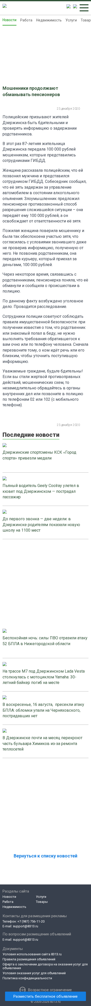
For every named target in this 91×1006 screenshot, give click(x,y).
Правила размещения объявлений (29, 959)
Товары (42, 902)
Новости (9, 20)
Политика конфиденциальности (27, 978)
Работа (26, 20)
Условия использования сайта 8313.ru (32, 954)
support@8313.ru (25, 926)
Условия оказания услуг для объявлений (34, 973)
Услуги (71, 20)
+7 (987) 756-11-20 (30, 921)
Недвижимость (49, 20)
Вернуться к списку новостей (45, 855)
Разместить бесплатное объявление (45, 996)
